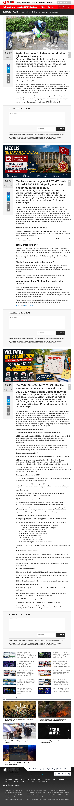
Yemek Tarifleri (33, 769)
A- (69, 56)
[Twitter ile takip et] (59, 774)
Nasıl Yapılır (47, 779)
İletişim (59, 769)
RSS (65, 769)
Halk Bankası (61, 779)
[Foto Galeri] (63, 2)
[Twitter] (8, 68)
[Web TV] (61, 2)
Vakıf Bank (7, 781)
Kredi (10, 779)
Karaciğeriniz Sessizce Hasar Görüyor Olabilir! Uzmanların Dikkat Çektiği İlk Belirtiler (14, 797)
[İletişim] (66, 2)
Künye (54, 769)
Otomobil (15, 781)
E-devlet (33, 779)
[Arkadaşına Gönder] (8, 75)
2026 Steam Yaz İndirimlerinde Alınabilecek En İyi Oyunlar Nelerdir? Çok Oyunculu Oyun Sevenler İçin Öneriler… (14, 793)
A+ (69, 53)
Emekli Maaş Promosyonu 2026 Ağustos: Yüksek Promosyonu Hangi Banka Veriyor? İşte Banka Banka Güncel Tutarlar (14, 790)
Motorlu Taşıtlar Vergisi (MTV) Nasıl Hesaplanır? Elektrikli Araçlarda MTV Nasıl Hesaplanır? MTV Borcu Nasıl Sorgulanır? (36, 790)
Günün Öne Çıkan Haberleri (11, 785)
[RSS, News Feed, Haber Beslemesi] (62, 774)
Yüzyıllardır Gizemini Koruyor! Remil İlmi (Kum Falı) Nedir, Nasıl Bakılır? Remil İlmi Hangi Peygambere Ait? (36, 799)
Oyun (41, 769)
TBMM (26, 305)
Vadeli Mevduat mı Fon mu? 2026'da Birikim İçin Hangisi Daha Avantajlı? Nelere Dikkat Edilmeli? (58, 793)
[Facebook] (8, 65)
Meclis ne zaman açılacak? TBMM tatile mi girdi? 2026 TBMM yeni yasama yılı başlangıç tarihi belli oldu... (13, 795)
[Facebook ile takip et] (55, 774)
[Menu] (58, 2)
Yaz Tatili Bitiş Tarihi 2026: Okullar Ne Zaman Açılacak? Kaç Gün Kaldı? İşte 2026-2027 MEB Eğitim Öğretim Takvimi (13, 799)
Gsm (54, 779)
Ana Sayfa (47, 769)
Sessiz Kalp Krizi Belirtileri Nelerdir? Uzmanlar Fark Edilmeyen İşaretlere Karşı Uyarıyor (58, 795)
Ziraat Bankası (25, 779)
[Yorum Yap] (8, 81)
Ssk (6, 779)
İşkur (28, 781)
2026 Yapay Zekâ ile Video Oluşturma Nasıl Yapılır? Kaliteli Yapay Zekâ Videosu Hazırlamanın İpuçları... (58, 799)
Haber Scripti (37, 775)
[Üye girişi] (65, 774)
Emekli (45, 781)
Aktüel (39, 779)
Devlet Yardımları (36, 781)
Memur (17, 779)
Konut (22, 781)
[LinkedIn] (8, 71)
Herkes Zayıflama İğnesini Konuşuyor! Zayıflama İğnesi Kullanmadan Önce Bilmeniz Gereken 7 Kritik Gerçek (36, 795)
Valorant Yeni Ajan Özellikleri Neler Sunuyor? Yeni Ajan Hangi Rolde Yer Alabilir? (35, 793)
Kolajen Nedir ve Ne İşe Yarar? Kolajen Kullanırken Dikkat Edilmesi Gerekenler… (57, 790)
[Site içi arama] (69, 2)
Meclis (31, 305)
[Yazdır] (8, 78)
